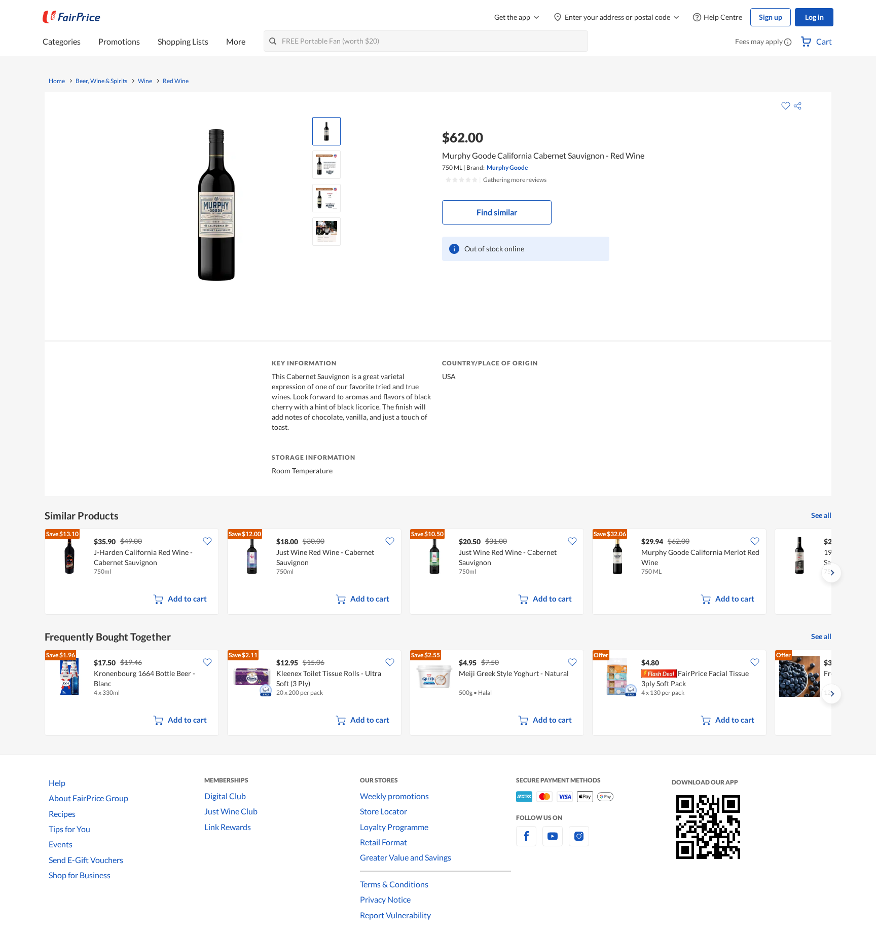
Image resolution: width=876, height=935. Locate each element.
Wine (145, 81)
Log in (814, 17)
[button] (788, 42)
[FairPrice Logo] (71, 17)
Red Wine (176, 81)
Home (57, 81)
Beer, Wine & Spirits (101, 81)
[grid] (438, 573)
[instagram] (579, 842)
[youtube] (552, 842)
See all (821, 515)
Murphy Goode (507, 167)
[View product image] (326, 131)
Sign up (770, 17)
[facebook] (526, 842)
